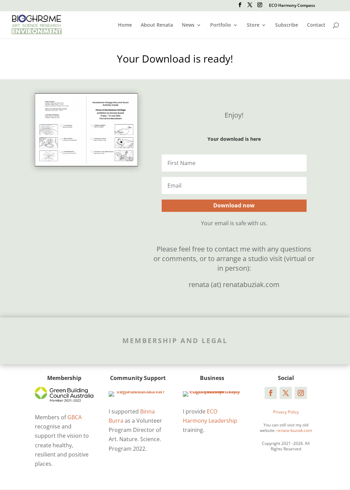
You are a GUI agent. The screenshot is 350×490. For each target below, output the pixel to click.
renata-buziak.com (294, 430)
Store (253, 25)
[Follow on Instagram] (301, 393)
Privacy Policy (286, 412)
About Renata (157, 25)
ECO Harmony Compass (292, 5)
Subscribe (286, 25)
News (188, 25)
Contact (316, 25)
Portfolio (220, 25)
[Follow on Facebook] (271, 393)
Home (125, 25)
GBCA (74, 417)
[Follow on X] (286, 393)
